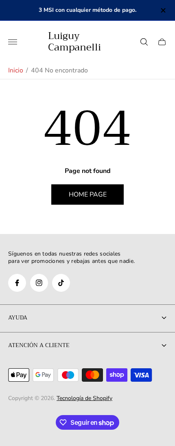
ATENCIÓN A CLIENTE (39, 345)
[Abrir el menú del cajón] (13, 42)
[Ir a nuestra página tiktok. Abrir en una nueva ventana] (61, 283)
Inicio (15, 70)
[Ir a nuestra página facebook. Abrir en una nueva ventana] (17, 283)
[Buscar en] (144, 42)
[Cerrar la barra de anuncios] (163, 10)
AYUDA (17, 317)
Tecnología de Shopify (84, 398)
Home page (88, 194)
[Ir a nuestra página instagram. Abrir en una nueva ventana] (39, 283)
